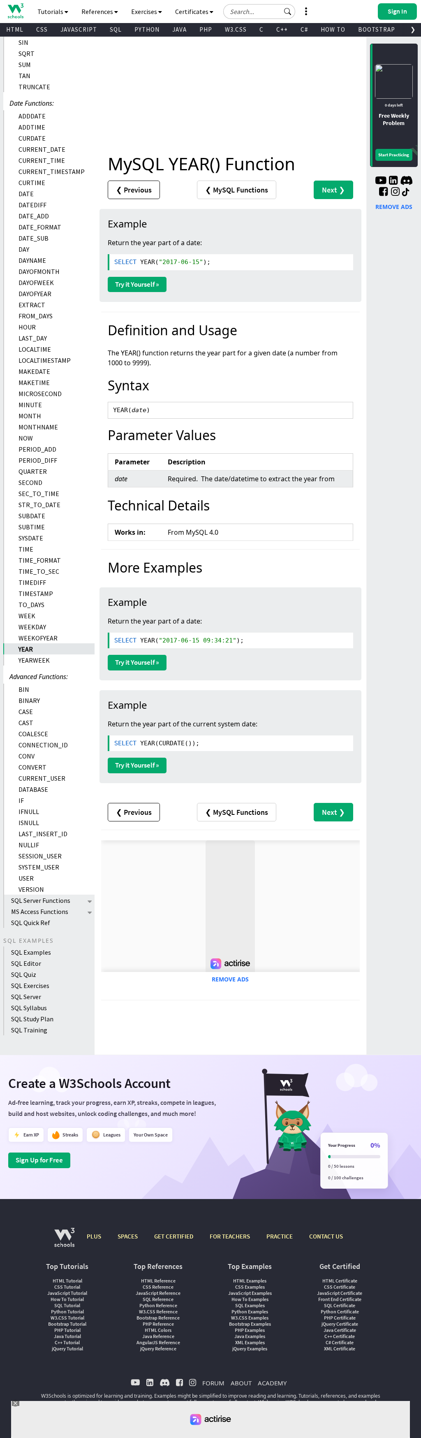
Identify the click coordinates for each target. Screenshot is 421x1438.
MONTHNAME (38, 427)
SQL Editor (26, 963)
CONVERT (32, 767)
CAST (26, 723)
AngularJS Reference (158, 1342)
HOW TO (333, 29)
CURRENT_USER (42, 778)
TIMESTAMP (36, 593)
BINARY (29, 700)
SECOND (30, 482)
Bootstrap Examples (250, 1324)
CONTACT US (326, 1236)
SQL (116, 29)
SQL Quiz (23, 974)
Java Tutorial (67, 1336)
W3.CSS (236, 29)
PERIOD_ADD (37, 449)
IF (21, 800)
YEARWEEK (34, 660)
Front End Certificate (339, 1299)
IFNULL (29, 811)
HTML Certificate (339, 1281)
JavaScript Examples (250, 1293)
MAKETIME (34, 382)
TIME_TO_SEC (39, 571)
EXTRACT (32, 305)
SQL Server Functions (40, 900)
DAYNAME (32, 260)
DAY (24, 249)
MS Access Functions (39, 911)
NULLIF (29, 845)
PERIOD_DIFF (38, 460)
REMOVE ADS (230, 979)
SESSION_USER (40, 856)
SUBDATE (32, 516)
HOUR (27, 327)
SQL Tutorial (67, 1305)
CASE (26, 711)
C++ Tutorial (67, 1342)
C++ (282, 29)
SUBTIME (32, 527)
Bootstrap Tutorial (67, 1324)
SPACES (128, 1236)
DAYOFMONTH (39, 271)
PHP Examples (250, 1330)
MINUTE (30, 405)
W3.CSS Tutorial (67, 1318)
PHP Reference (158, 1324)
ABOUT (241, 1383)
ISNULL (29, 823)
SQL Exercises (30, 985)
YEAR (26, 649)
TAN (24, 76)
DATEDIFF (32, 205)
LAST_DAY (33, 338)
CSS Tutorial (67, 1287)
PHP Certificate (340, 1318)
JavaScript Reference (158, 1293)
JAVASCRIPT (78, 29)
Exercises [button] (144, 11)
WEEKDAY (32, 627)
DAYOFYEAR (35, 294)
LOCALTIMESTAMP (45, 360)
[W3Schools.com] (64, 1241)
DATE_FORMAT (40, 227)
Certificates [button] (192, 11)
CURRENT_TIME (42, 160)
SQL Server (26, 997)
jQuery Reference (158, 1348)
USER (26, 878)
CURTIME (32, 183)
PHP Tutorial (67, 1330)
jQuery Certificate (340, 1324)
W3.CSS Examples (249, 1318)
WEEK (27, 616)
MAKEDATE (34, 371)
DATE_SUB (34, 238)
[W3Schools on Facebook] (383, 192)
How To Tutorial (67, 1299)
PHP (205, 29)
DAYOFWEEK (36, 282)
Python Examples (249, 1311)
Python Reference (158, 1305)
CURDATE (32, 138)
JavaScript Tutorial (67, 1293)
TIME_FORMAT (40, 560)
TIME (26, 549)
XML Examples (250, 1342)
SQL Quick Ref (30, 922)
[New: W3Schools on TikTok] (405, 192)
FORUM (213, 1383)
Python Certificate (340, 1311)
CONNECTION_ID (43, 745)
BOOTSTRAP (376, 29)
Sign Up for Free (39, 1159)
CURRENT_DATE (42, 149)
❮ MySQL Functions (236, 190)
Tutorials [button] (51, 11)
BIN (24, 689)
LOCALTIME (35, 349)
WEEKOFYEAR (38, 638)
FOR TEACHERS (230, 1236)
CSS (42, 29)
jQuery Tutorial (67, 1348)
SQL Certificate (339, 1305)
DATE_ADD (34, 216)
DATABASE (33, 789)
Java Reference (158, 1336)
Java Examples (249, 1336)
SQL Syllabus (29, 1008)
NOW (26, 438)
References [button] (97, 11)
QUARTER (33, 471)
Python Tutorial (67, 1311)
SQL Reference (158, 1299)
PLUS (94, 1236)
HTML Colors (158, 1330)
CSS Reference (158, 1287)
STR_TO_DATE (39, 505)
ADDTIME (32, 127)
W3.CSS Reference (158, 1311)
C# (304, 29)
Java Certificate (340, 1330)
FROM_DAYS (36, 316)
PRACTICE (279, 1236)
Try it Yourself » (137, 284)
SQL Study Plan (32, 1019)
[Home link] (15, 11)
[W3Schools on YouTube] (380, 181)
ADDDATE (32, 116)
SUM (25, 64)
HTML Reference (158, 1281)
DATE (26, 194)
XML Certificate (339, 1348)
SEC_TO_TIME (39, 493)
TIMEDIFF (32, 582)
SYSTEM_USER (39, 867)
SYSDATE (31, 538)
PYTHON (147, 29)
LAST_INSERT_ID (43, 834)
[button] (288, 12)
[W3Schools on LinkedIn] (393, 181)
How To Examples (249, 1299)
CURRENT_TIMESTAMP (52, 171)
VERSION (31, 889)
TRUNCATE (34, 87)
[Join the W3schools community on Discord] (406, 181)
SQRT (27, 53)
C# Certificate (340, 1342)
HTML (14, 29)
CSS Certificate (339, 1287)
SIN (23, 42)
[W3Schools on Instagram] (395, 192)
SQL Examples (31, 952)
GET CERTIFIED (173, 1236)
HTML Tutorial (67, 1281)
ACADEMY (272, 1383)
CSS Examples (250, 1287)
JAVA (179, 29)
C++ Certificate (339, 1336)
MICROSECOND (40, 394)
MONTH (30, 416)
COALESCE (33, 734)
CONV (27, 756)
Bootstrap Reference (158, 1318)
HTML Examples (249, 1281)
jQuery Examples (249, 1348)
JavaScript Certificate (339, 1293)
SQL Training (29, 1030)
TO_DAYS (31, 605)
